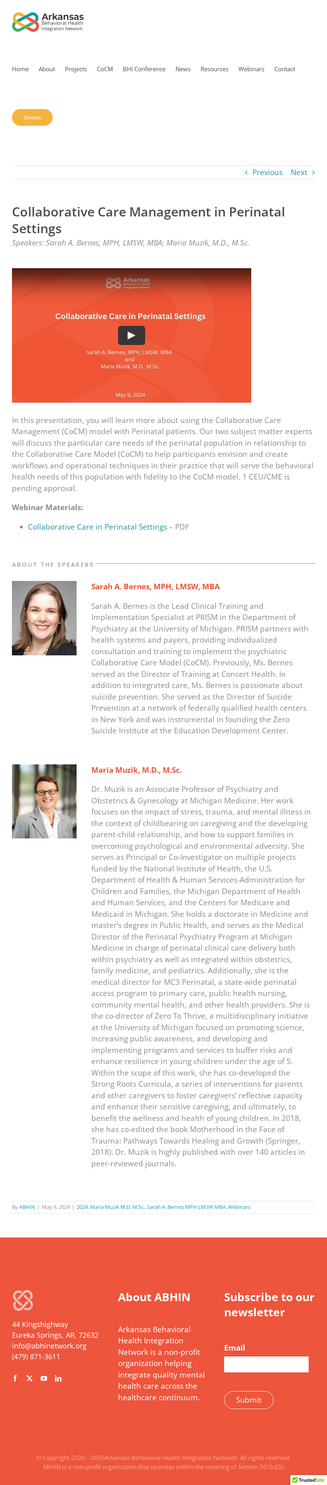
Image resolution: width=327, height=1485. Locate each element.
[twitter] (29, 1378)
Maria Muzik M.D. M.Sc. (117, 1206)
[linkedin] (58, 1378)
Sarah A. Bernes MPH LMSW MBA (186, 1206)
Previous (267, 172)
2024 (82, 1206)
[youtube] (44, 1378)
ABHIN (27, 1206)
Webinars (239, 1206)
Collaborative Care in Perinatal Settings (97, 527)
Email (234, 1348)
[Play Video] (131, 335)
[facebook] (15, 1378)
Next (299, 172)
